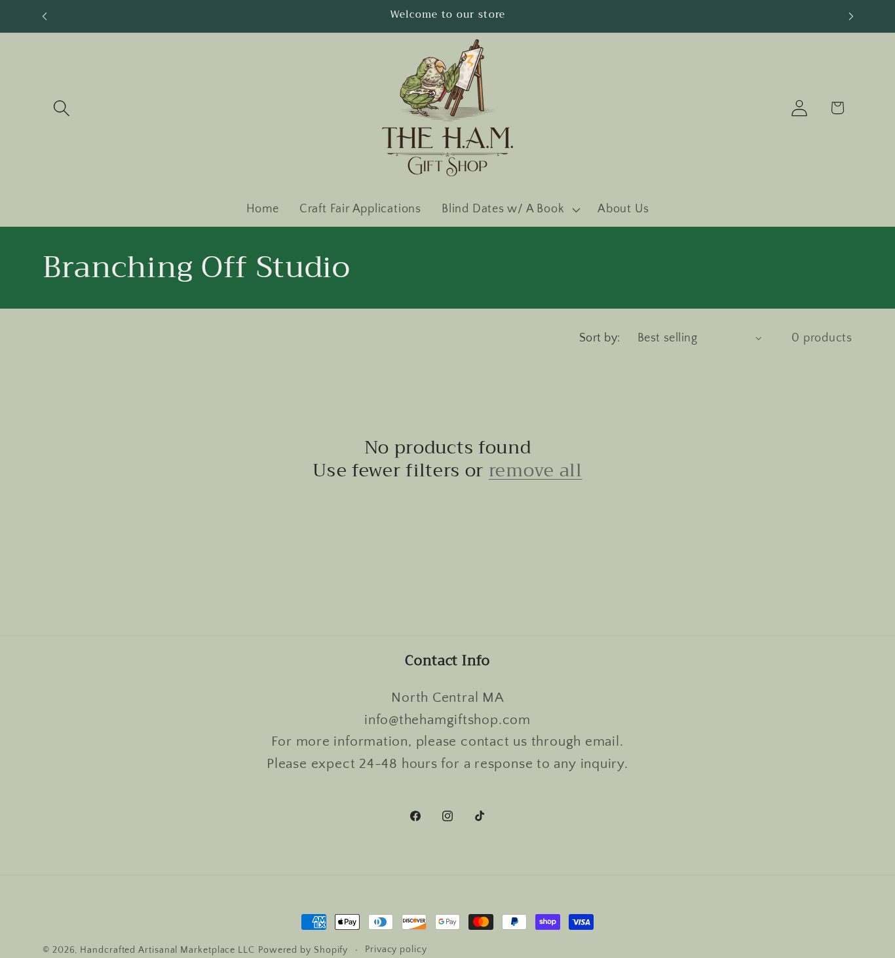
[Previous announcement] (44, 16)
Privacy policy (396, 949)
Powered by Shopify (303, 950)
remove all (535, 471)
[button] (61, 107)
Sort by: (599, 338)
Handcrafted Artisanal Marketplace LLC (167, 950)
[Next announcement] (851, 16)
